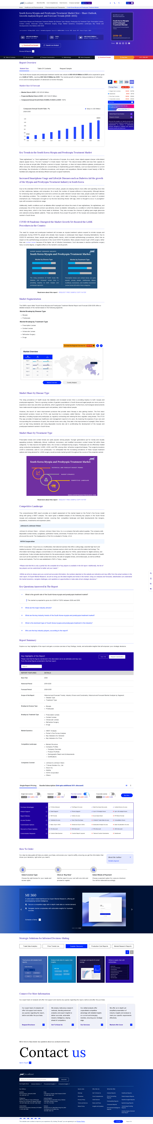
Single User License (115, 91)
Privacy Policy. (81, 1121)
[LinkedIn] (120, 43)
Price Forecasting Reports (111, 1097)
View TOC (103, 656)
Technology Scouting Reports (127, 1107)
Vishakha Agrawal (46, 30)
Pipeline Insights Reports (128, 1099)
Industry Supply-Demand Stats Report (128, 1111)
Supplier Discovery (76, 946)
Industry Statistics (36, 1084)
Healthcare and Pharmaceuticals (34, 7)
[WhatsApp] (123, 43)
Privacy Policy (81, 1099)
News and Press (96, 1103)
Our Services (85, 1025)
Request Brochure (28, 1025)
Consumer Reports (112, 1104)
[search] (119, 3)
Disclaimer (80, 1096)
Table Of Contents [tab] (44, 68)
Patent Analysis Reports (128, 1096)
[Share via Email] (129, 43)
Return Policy (81, 1106)
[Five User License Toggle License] (86, 794)
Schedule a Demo (37, 920)
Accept (118, 1121)
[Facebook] (117, 43)
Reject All (129, 1121)
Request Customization (117, 656)
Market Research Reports (122, 946)
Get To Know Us (57, 1025)
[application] (61, 128)
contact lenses (31, 242)
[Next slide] (132, 952)
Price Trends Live (53, 946)
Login (128, 3)
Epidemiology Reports (127, 1103)
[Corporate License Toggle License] (112, 794)
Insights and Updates (98, 1106)
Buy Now (111, 102)
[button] (110, 3)
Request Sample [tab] (66, 68)
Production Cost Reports (99, 946)
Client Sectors (63, 3)
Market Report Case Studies (117, 114)
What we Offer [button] (41, 3)
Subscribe (64, 1079)
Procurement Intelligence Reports (113, 1108)
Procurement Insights (49, 1084)
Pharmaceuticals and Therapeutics (55, 7)
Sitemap (80, 1093)
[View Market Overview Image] (101, 345)
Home (21, 7)
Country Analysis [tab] (72, 382)
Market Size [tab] (24, 68)
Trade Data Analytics (30, 946)
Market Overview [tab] (52, 382)
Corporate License (115, 99)
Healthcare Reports (127, 1093)
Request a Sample (114, 117)
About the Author (114, 857)
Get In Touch (23, 1063)
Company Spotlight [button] (74, 3)
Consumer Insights (64, 1084)
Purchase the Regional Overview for (78, 345)
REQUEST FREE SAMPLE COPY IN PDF (72, 292)
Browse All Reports (25, 51)
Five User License (114, 96)
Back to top (5, 1117)
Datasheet (112, 93)
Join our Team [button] (86, 3)
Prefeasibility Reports (112, 1101)
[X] (126, 43)
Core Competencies (52, 3)
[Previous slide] (127, 952)
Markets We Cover (116, 1025)
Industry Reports (111, 1093)
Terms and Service (83, 1103)
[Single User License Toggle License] (37, 794)
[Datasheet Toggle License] (58, 794)
